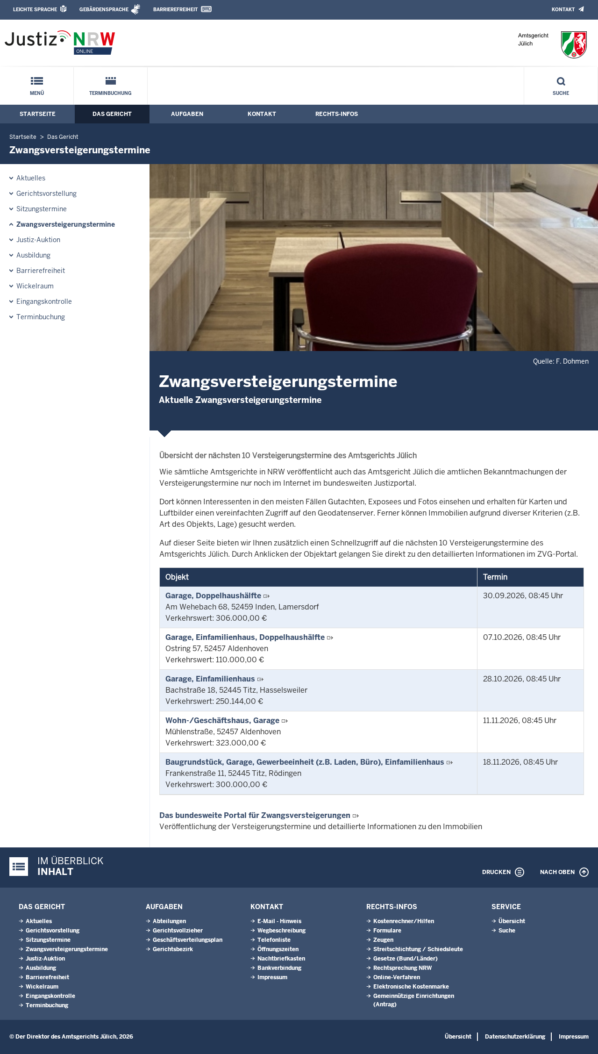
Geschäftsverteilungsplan (187, 940)
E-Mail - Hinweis (279, 921)
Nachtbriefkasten (281, 958)
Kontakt (563, 10)
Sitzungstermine (41, 209)
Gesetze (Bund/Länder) (405, 958)
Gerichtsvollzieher (178, 930)
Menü (37, 93)
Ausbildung (33, 255)
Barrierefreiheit (175, 10)
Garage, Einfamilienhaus (210, 679)
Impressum (272, 977)
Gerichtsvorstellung (46, 193)
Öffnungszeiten (278, 949)
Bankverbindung (279, 968)
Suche (561, 93)
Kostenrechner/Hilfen (403, 921)
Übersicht (511, 921)
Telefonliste (274, 940)
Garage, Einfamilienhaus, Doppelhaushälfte (245, 637)
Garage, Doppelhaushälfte (213, 596)
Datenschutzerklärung (515, 1036)
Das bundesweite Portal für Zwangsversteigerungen (254, 815)
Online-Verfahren (396, 977)
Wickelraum (35, 286)
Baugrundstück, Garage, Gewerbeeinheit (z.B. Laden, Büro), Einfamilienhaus (304, 762)
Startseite (38, 114)
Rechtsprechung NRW (402, 968)
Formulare (387, 930)
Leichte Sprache (35, 10)
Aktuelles (30, 178)
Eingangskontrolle (44, 301)
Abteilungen (169, 921)
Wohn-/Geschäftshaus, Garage (222, 720)
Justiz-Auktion (38, 240)
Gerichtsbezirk (173, 949)
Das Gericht (112, 114)
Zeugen (383, 940)
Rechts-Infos (336, 114)
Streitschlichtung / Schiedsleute (418, 949)
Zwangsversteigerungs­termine (65, 224)
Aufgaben (187, 114)
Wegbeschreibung (281, 930)
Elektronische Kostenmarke (411, 986)
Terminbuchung (110, 93)
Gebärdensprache (103, 10)
